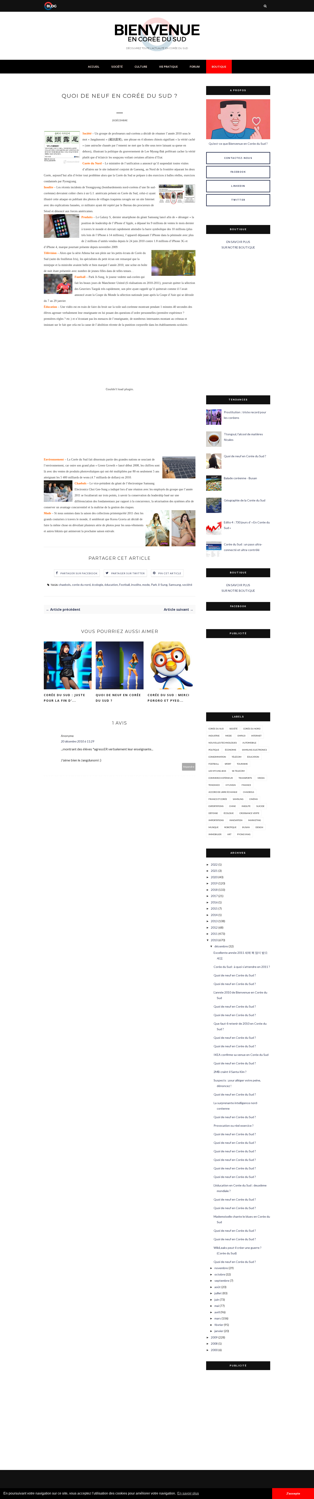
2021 (214, 870)
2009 (214, 1337)
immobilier (215, 834)
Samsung (175, 584)
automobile (249, 742)
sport (228, 764)
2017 (214, 896)
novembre (221, 1268)
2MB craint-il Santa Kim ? (230, 1072)
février (218, 1325)
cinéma (253, 799)
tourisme (242, 764)
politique (213, 749)
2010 (214, 940)
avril (217, 1312)
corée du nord (81, 584)
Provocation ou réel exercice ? (234, 1125)
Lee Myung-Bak (217, 771)
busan (246, 827)
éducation (111, 584)
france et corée (217, 799)
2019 (214, 883)
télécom (236, 756)
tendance (214, 785)
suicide (260, 806)
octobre (219, 1274)
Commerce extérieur (220, 778)
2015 (214, 908)
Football (124, 584)
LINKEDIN (238, 186)
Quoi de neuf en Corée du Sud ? (118, 698)
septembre (221, 1280)
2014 (214, 915)
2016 (214, 902)
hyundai (231, 785)
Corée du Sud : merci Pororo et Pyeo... (168, 698)
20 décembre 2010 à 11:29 (77, 741)
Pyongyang (244, 834)
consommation (217, 756)
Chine (232, 806)
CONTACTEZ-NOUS (238, 158)
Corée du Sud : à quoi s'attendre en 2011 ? (242, 967)
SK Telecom (238, 771)
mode (146, 584)
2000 (214, 1350)
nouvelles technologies (222, 742)
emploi (241, 735)
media (261, 778)
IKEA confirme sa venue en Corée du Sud (241, 1054)
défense (213, 813)
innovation (235, 820)
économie (230, 749)
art (229, 834)
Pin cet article (170, 573)
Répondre (188, 766)
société (187, 584)
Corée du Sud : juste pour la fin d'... (64, 698)
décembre (221, 946)
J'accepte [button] (293, 1493)
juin (216, 1299)
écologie (97, 584)
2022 (214, 864)
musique (213, 827)
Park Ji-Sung (159, 584)
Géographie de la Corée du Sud (244, 500)
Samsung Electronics (254, 749)
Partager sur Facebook (79, 573)
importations (216, 820)
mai (216, 1306)
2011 (214, 933)
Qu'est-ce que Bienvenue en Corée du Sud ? (238, 143)
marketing (254, 820)
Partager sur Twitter (128, 573)
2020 (214, 877)
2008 (214, 1343)
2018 (214, 889)
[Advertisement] (238, 323)
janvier (218, 1331)
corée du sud (216, 728)
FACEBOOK (238, 172)
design (259, 827)
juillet (218, 1293)
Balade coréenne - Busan (240, 478)
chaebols (65, 584)
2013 (214, 921)
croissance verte (249, 813)
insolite (136, 584)
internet (256, 735)
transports (245, 778)
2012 (214, 927)
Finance (246, 785)
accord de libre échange (222, 792)
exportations (215, 806)
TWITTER (238, 200)
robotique (230, 827)
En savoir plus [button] (188, 1493)
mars (217, 1318)
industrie (214, 735)
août (217, 1287)
